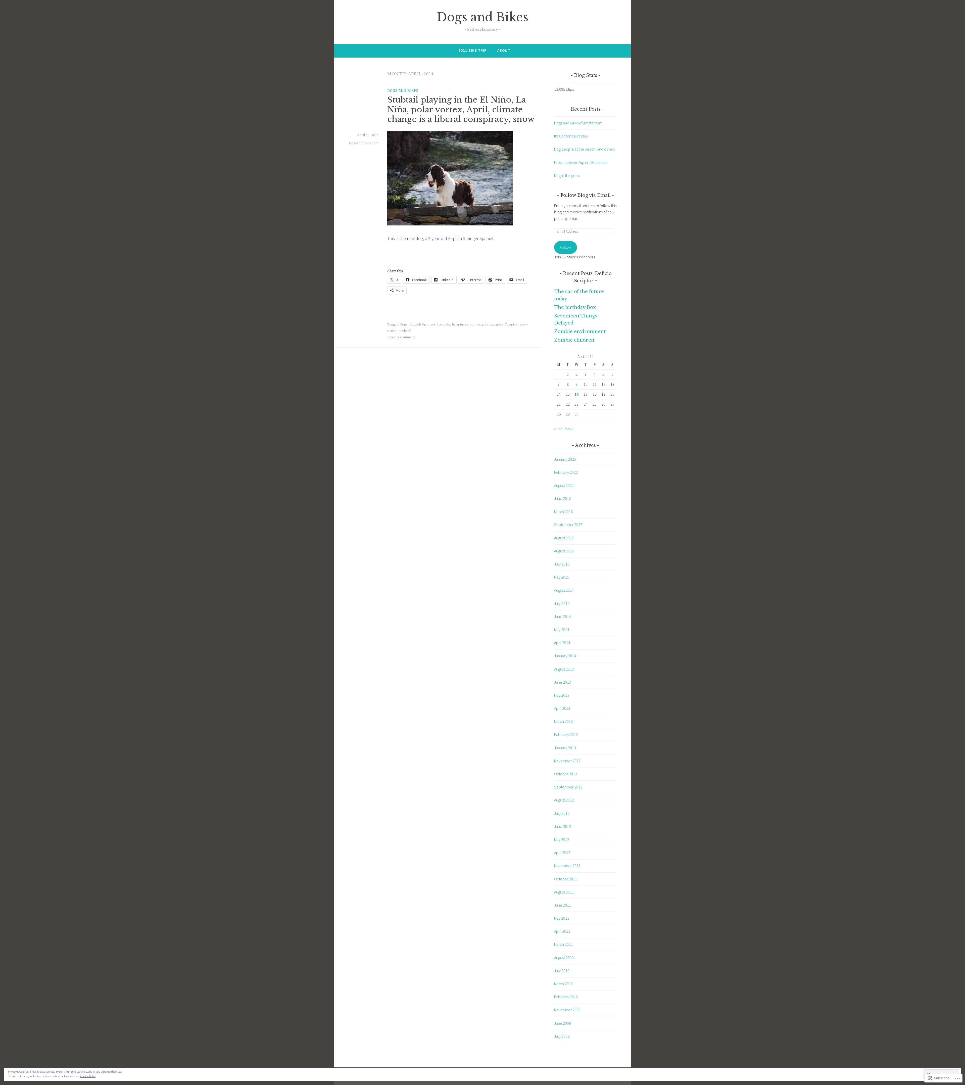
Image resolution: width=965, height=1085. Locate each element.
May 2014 (561, 629)
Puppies (511, 324)
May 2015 (561, 577)
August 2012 (564, 800)
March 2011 (563, 944)
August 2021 (564, 485)
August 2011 (564, 891)
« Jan (558, 428)
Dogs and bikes (402, 90)
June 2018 (562, 498)
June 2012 (562, 826)
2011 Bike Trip (472, 50)
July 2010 (561, 970)
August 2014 (564, 590)
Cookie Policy (88, 1076)
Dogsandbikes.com (363, 143)
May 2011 (561, 918)
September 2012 (568, 786)
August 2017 (564, 537)
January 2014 (565, 655)
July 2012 (561, 813)
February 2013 (566, 734)
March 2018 (563, 511)
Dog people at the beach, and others (584, 149)
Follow (565, 247)
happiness (460, 324)
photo (475, 324)
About (503, 50)
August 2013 (564, 669)
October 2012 (565, 773)
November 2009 (567, 1009)
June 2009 (562, 1023)
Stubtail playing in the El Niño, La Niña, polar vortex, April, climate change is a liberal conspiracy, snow (461, 109)
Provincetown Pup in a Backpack (580, 162)
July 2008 (561, 1036)
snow (523, 324)
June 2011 (562, 905)
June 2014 (562, 616)
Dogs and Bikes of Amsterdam (578, 122)
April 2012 (562, 852)
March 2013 (563, 721)
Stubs (392, 331)
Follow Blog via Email (585, 195)
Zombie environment (580, 331)
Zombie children (574, 340)
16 (576, 394)
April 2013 (562, 708)
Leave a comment (401, 337)
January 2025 (565, 459)
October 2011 (565, 878)
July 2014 (561, 603)
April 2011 (562, 931)
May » (569, 428)
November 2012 (567, 760)
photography (492, 324)
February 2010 (566, 996)
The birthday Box (575, 307)
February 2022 (566, 472)
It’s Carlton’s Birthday (571, 135)
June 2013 (562, 682)
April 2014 (562, 642)
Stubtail (405, 331)
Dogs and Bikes (482, 17)
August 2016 (564, 550)
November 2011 (567, 865)
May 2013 (561, 695)
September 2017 (568, 524)
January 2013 (565, 747)
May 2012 (561, 839)
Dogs (404, 324)
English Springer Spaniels (430, 324)
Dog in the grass (567, 175)
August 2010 (564, 957)
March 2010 (563, 983)
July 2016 (561, 564)
